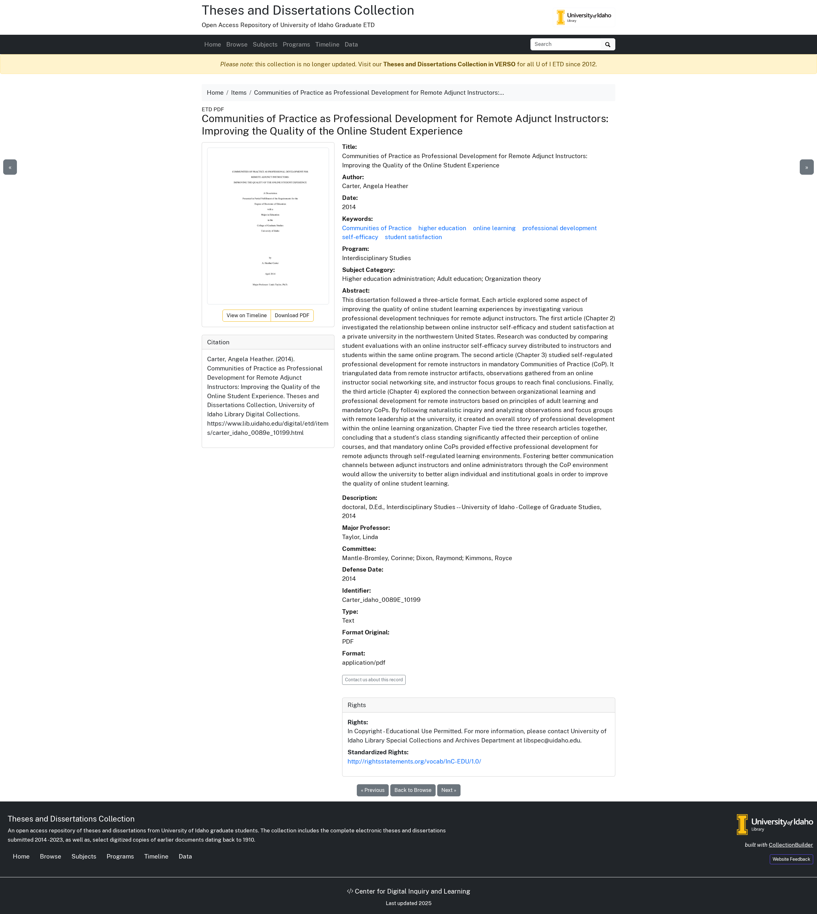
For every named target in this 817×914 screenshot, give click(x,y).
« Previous (373, 790)
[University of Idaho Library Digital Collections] (584, 17)
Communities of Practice (377, 227)
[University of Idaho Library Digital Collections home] (775, 823)
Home (212, 44)
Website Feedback (791, 859)
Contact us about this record (374, 679)
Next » (448, 790)
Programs (296, 44)
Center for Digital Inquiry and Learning (411, 891)
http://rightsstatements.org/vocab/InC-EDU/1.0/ (414, 761)
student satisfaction (413, 236)
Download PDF (292, 315)
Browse (237, 44)
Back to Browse (412, 790)
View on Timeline (247, 315)
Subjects (265, 44)
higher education (442, 227)
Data (351, 44)
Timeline (327, 44)
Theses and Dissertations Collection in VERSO (449, 64)
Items (239, 92)
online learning (494, 227)
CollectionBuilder (791, 845)
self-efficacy (360, 236)
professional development (559, 227)
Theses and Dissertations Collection (308, 10)
